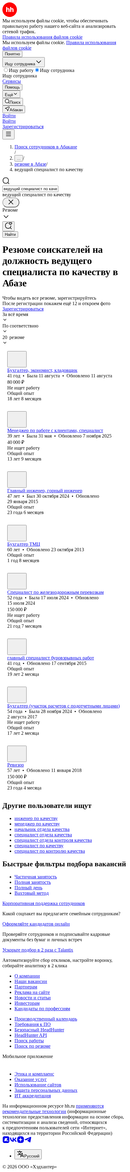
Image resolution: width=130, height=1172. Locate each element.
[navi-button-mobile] (8, 134)
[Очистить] (10, 202)
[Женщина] (17, 359)
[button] (9, 115)
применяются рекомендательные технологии (53, 1108)
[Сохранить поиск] (8, 226)
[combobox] (30, 189)
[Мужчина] (17, 479)
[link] (12, 102)
